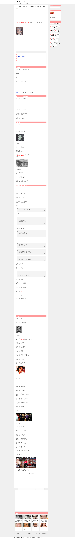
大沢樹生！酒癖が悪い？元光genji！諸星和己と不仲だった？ (40, 533)
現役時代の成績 (55, 39)
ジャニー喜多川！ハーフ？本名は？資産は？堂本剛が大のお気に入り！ (23, 533)
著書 (56, 43)
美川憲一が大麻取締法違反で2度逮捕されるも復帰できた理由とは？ (27, 520)
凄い (55, 29)
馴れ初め (52, 46)
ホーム (15, 3)
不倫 (56, 26)
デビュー (53, 25)
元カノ (52, 27)
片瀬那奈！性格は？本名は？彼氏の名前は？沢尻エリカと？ (44, 529)
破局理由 (55, 42)
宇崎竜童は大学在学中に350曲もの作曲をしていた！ (35, 520)
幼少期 (52, 35)
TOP (18, 537)
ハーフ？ (19, 58)
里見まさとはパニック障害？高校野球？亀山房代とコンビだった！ (35, 529)
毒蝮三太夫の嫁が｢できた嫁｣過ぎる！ (18, 528)
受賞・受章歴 (58, 30)
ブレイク (52, 26)
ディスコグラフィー (57, 23)
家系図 (53, 34)
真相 (51, 42)
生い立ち (53, 41)
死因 (51, 38)
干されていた (57, 34)
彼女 (57, 35)
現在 (51, 39)
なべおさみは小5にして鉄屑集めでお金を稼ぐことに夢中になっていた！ (44, 520)
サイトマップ (19, 3)
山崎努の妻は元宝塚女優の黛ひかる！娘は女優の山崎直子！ (27, 529)
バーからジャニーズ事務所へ (21, 56)
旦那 (55, 37)
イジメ (51, 23)
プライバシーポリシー (25, 3)
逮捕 (59, 43)
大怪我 (51, 31)
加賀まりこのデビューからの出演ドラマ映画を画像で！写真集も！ (18, 520)
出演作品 (52, 30)
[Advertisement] (31, 15)
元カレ (55, 27)
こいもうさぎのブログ (20, 1)
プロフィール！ (20, 54)
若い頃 (52, 43)
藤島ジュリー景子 (18, 92)
